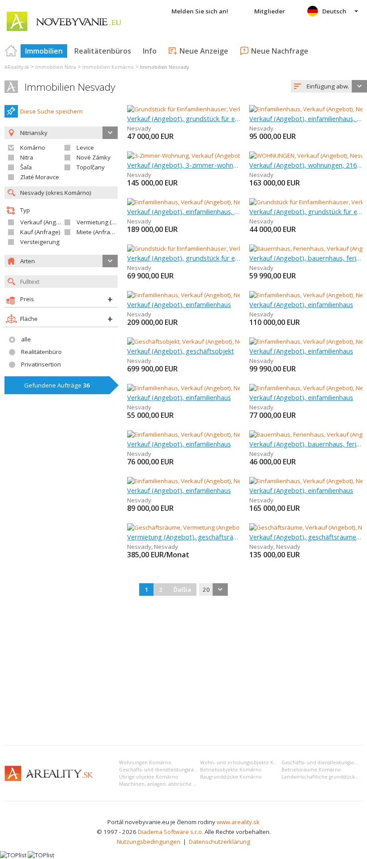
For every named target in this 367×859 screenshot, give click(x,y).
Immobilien (44, 51)
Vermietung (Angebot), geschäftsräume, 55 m (183, 536)
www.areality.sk (238, 822)
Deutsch (334, 11)
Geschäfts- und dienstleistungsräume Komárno (174, 769)
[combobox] (329, 86)
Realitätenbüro (41, 352)
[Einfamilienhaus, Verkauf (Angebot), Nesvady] (189, 202)
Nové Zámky (94, 157)
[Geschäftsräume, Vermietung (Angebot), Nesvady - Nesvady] (209, 527)
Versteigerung (40, 242)
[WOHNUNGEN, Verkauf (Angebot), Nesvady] (308, 156)
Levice (85, 147)
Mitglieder (269, 11)
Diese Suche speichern (51, 111)
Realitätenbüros (102, 51)
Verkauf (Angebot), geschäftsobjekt (180, 350)
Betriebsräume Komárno (311, 769)
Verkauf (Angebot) (45, 222)
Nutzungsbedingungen (148, 842)
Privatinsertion (41, 364)
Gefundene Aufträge (57, 385)
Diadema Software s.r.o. (170, 832)
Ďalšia (182, 589)
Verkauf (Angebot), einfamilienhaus (179, 304)
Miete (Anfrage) (98, 232)
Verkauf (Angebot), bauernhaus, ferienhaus (306, 257)
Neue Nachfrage (279, 51)
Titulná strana (11, 51)
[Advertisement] (183, 671)
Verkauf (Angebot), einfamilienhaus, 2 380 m (306, 118)
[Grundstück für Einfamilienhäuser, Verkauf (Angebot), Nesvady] (213, 109)
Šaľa (26, 167)
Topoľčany (91, 167)
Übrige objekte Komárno (148, 777)
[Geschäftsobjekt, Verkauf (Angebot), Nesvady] (189, 341)
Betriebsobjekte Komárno (231, 769)
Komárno (32, 147)
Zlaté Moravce (39, 177)
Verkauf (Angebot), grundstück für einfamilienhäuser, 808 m (183, 118)
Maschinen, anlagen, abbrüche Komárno (167, 784)
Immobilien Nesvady (70, 87)
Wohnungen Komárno (145, 762)
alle (26, 339)
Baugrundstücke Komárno (231, 777)
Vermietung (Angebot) (107, 222)
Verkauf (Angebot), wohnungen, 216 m (306, 164)
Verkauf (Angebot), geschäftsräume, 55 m (306, 536)
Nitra (26, 157)
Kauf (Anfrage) (40, 232)
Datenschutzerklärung (219, 842)
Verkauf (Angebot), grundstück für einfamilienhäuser (306, 211)
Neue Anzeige (203, 51)
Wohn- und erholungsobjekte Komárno (246, 762)
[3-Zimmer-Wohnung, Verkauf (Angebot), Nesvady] (194, 156)
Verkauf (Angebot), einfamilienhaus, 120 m (183, 211)
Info (150, 51)
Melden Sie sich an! (199, 11)
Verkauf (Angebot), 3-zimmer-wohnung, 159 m (183, 164)
